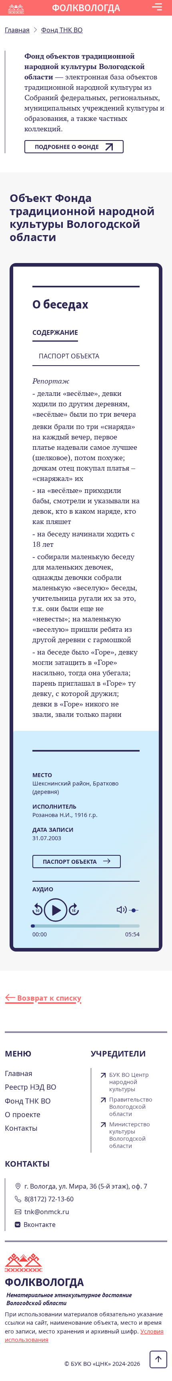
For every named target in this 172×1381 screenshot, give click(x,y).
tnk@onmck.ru (46, 1211)
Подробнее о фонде (67, 146)
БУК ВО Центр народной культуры (129, 1082)
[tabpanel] (86, 553)
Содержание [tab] (55, 332)
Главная (18, 1073)
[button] (157, 8)
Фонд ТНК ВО (28, 1101)
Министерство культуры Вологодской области (129, 1135)
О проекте (22, 1114)
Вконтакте (40, 1224)
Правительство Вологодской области (130, 1107)
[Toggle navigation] (157, 8)
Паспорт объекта (70, 861)
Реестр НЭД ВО (30, 1087)
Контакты (21, 1128)
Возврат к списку (48, 998)
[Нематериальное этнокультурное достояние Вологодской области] (28, 1264)
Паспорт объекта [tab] (69, 356)
